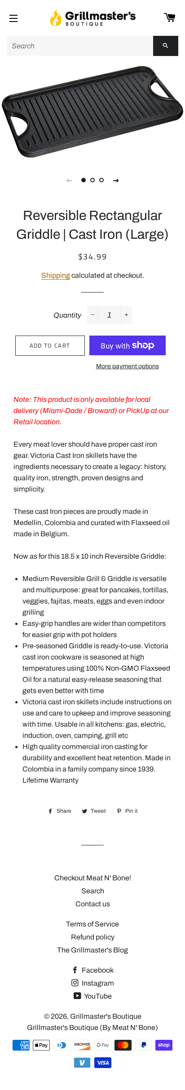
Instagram (97, 983)
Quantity (67, 315)
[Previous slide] (69, 180)
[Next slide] (116, 180)
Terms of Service (92, 924)
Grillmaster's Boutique (105, 1016)
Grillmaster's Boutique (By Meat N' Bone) (92, 1027)
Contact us (92, 904)
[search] (80, 46)
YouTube (97, 996)
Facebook (97, 970)
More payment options (127, 366)
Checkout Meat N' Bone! (92, 878)
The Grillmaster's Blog (92, 950)
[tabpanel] (92, 112)
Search (92, 891)
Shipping (55, 275)
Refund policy (93, 937)
